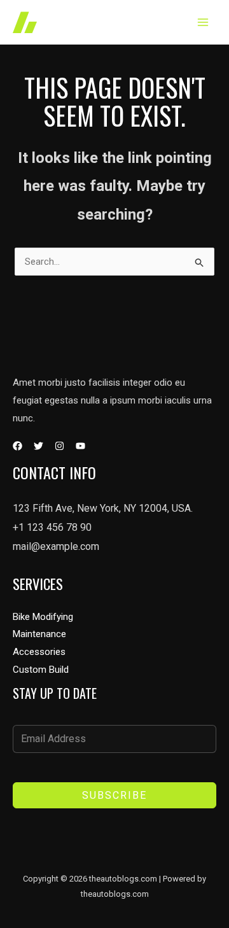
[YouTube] (80, 446)
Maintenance (39, 634)
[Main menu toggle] (203, 22)
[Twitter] (38, 446)
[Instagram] (59, 446)
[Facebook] (17, 446)
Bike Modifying (43, 616)
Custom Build (41, 669)
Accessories (39, 651)
